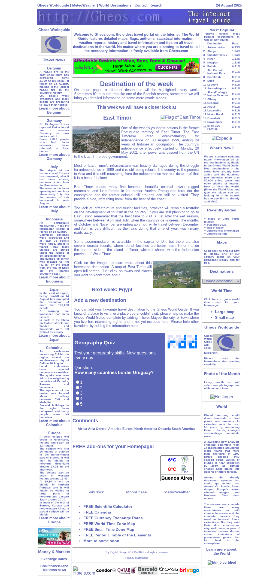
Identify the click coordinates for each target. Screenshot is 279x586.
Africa (82, 429)
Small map (224, 317)
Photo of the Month (222, 373)
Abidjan (212, 51)
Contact (141, 5)
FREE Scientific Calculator (107, 506)
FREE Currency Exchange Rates (113, 518)
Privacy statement (136, 557)
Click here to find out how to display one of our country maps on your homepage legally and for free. (221, 256)
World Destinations (115, 5)
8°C (172, 469)
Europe (128, 429)
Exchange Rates (54, 559)
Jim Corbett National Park (216, 72)
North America (145, 429)
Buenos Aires (177, 478)
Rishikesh (214, 76)
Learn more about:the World (221, 551)
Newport (212, 62)
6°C (172, 460)
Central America (109, 429)
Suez (210, 80)
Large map (225, 311)
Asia (91, 429)
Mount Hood (215, 114)
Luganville (214, 110)
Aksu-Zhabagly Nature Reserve (217, 94)
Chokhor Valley (217, 54)
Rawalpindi (214, 121)
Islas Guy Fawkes (213, 127)
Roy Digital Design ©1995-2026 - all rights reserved (137, 552)
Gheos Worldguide (53, 5)
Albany (212, 99)
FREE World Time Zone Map (109, 523)
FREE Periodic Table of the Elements (117, 535)
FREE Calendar (97, 512)
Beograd (213, 102)
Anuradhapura (216, 88)
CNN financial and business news (54, 568)
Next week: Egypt (112, 289)
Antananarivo (216, 47)
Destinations (222, 271)
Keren (211, 58)
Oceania (164, 429)
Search (156, 5)
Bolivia (212, 66)
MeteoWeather (84, 5)
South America (183, 429)
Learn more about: (54, 110)
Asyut (211, 106)
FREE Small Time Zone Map (108, 529)
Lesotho (212, 84)
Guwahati (213, 118)
